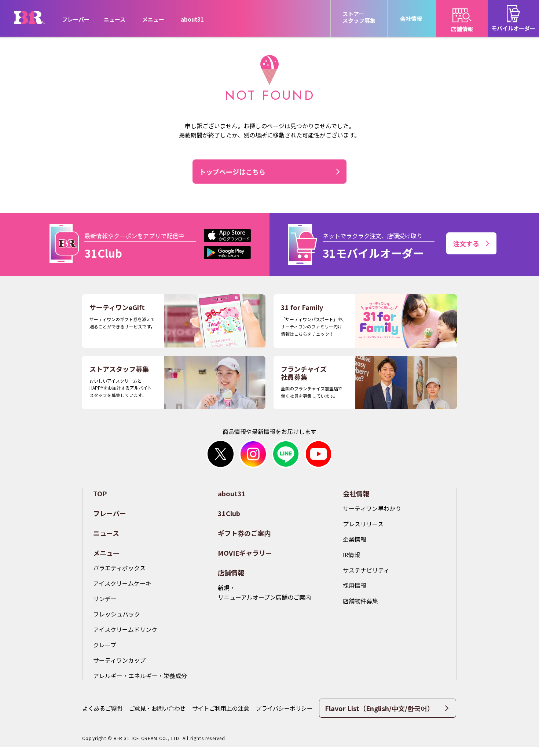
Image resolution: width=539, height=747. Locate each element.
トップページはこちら (232, 171)
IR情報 (351, 554)
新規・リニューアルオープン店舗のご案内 (264, 592)
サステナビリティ (366, 570)
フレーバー (75, 19)
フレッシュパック (116, 614)
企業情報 (354, 539)
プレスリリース (363, 523)
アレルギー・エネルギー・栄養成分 (140, 675)
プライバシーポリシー (284, 708)
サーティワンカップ (119, 660)
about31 (192, 19)
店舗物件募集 (360, 600)
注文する (466, 243)
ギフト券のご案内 (244, 533)
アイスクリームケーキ (122, 583)
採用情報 (354, 585)
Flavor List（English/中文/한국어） (379, 708)
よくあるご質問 (102, 708)
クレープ (104, 644)
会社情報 (356, 493)
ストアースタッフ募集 (358, 17)
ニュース (114, 19)
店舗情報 (231, 572)
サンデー (105, 598)
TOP (100, 493)
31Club (229, 513)
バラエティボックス (119, 567)
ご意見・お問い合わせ (157, 708)
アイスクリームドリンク (125, 629)
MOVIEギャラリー (245, 552)
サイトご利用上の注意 (220, 708)
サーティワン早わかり (372, 508)
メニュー (106, 552)
